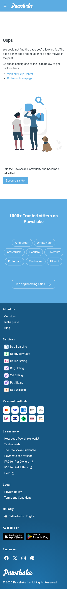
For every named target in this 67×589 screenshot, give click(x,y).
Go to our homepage (19, 78)
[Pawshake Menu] (5, 5)
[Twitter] (15, 558)
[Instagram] (23, 558)
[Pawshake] (22, 5)
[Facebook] (6, 558)
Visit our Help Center (20, 74)
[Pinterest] (32, 558)
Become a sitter (16, 180)
